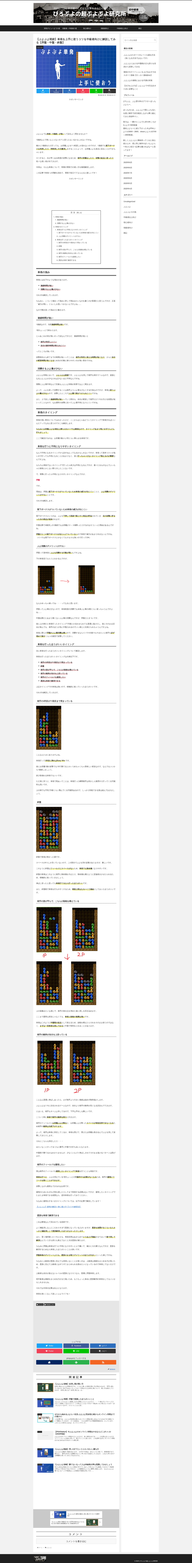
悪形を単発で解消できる (67, 260)
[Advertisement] (76, 115)
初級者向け (128, 227)
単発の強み (59, 217)
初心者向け (128, 222)
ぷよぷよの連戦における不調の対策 (138, 80)
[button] (155, 40)
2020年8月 (128, 167)
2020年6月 (128, 178)
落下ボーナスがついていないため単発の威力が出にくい (79, 232)
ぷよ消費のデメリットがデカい (70, 236)
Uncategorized (129, 201)
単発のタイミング (61, 226)
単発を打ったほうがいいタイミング (70, 239)
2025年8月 (128, 162)
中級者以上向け (50, 1304)
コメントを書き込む (76, 1541)
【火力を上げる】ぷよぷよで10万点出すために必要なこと (140, 87)
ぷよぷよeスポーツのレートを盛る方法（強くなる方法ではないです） (139, 56)
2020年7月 (128, 172)
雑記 (125, 232)
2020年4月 (128, 188)
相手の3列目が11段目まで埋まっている (73, 242)
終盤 (60, 246)
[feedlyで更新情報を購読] (76, 1362)
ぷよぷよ (40, 1304)
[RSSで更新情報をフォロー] (103, 1362)
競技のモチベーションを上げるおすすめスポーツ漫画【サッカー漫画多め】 (140, 73)
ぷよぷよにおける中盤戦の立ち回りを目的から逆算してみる (140, 65)
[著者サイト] (49, 1362)
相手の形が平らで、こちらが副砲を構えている (75, 249)
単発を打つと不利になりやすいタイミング (72, 229)
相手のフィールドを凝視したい (70, 256)
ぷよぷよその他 (130, 211)
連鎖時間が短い (62, 219)
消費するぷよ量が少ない (66, 223)
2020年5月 (128, 183)
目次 (73, 212)
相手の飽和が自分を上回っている (71, 253)
